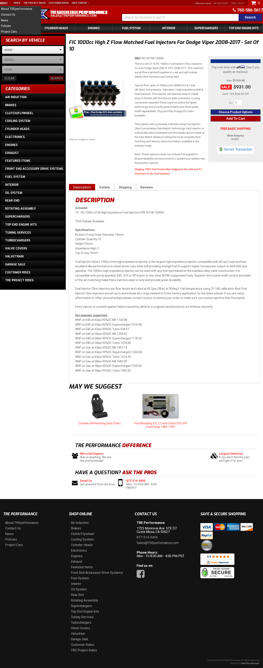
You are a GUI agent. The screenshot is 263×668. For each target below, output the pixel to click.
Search (56, 78)
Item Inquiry (235, 135)
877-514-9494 (135, 480)
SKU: (138, 58)
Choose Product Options (236, 112)
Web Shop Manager (250, 663)
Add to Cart (235, 118)
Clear (9, 78)
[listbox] (33, 50)
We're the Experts (92, 453)
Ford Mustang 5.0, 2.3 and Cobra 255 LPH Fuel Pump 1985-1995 (160, 425)
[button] (192, 17)
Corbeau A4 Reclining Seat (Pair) (99, 423)
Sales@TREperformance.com (74, 15)
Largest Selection (231, 453)
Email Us (86, 480)
